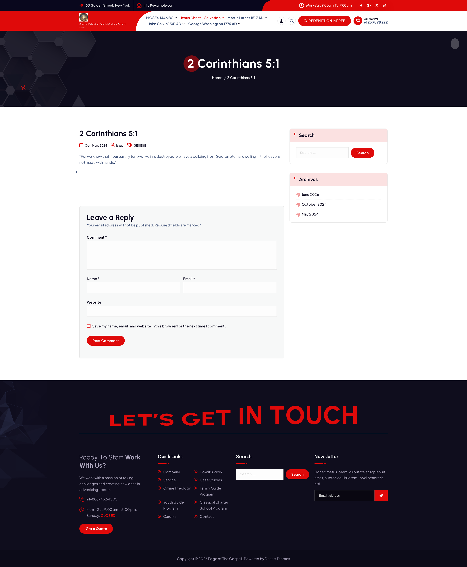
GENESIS (140, 145)
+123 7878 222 (376, 22)
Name (93, 278)
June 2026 (310, 194)
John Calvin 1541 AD (164, 24)
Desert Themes (277, 558)
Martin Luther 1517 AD (245, 17)
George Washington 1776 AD (212, 24)
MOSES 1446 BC (160, 17)
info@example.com (159, 5)
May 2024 (310, 214)
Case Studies (211, 480)
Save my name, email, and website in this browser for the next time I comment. (159, 326)
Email (189, 278)
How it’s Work (211, 472)
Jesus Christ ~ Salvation (201, 17)
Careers (170, 516)
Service (169, 480)
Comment (97, 237)
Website (94, 302)
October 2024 (314, 204)
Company (171, 472)
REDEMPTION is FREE (326, 20)
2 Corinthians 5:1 (241, 77)
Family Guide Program (210, 491)
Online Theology (177, 488)
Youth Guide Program (173, 505)
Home (217, 77)
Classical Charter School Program (214, 505)
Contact (207, 516)
